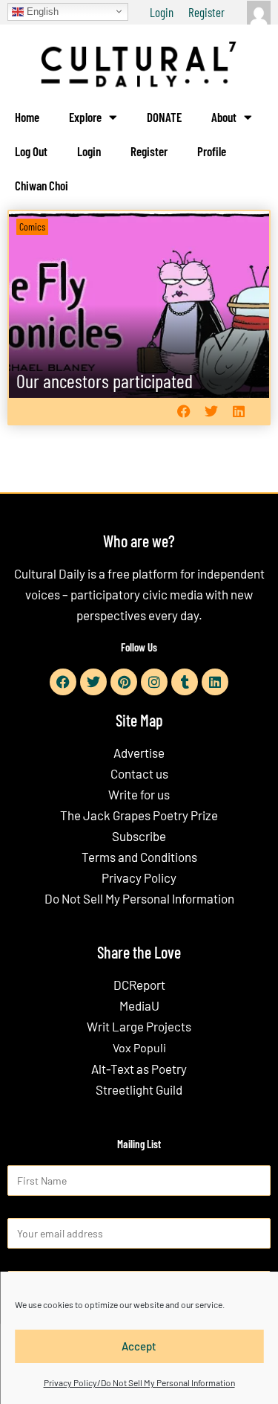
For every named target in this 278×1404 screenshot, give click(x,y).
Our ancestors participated (104, 380)
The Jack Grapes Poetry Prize (139, 815)
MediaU (139, 1005)
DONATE (164, 116)
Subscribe (139, 835)
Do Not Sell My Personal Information (139, 898)
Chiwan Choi (41, 185)
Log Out (31, 151)
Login (161, 11)
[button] (183, 412)
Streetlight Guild (139, 1089)
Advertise (139, 752)
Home (27, 116)
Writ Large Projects (139, 1026)
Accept (139, 1346)
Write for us (139, 794)
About (223, 116)
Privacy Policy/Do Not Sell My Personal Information (139, 1382)
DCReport (139, 984)
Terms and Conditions (139, 856)
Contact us (139, 773)
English (41, 10)
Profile (211, 151)
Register (206, 11)
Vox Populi (139, 1047)
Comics (32, 226)
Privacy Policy (139, 877)
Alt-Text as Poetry (139, 1068)
